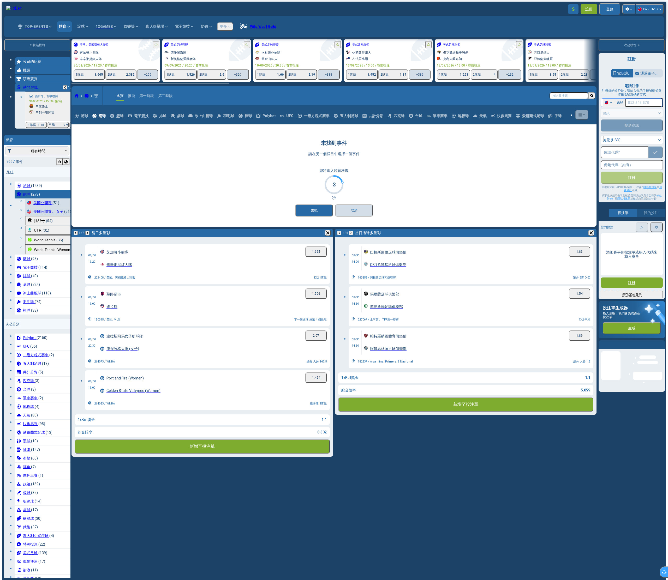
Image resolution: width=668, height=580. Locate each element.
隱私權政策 (623, 198)
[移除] (328, 233)
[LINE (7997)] (77, 95)
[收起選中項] (59, 161)
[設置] (628, 9)
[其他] (581, 115)
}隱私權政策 (650, 187)
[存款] (573, 9)
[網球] (87, 95)
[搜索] (591, 95)
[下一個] (87, 233)
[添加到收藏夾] (156, 44)
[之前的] (65, 87)
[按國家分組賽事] (66, 161)
